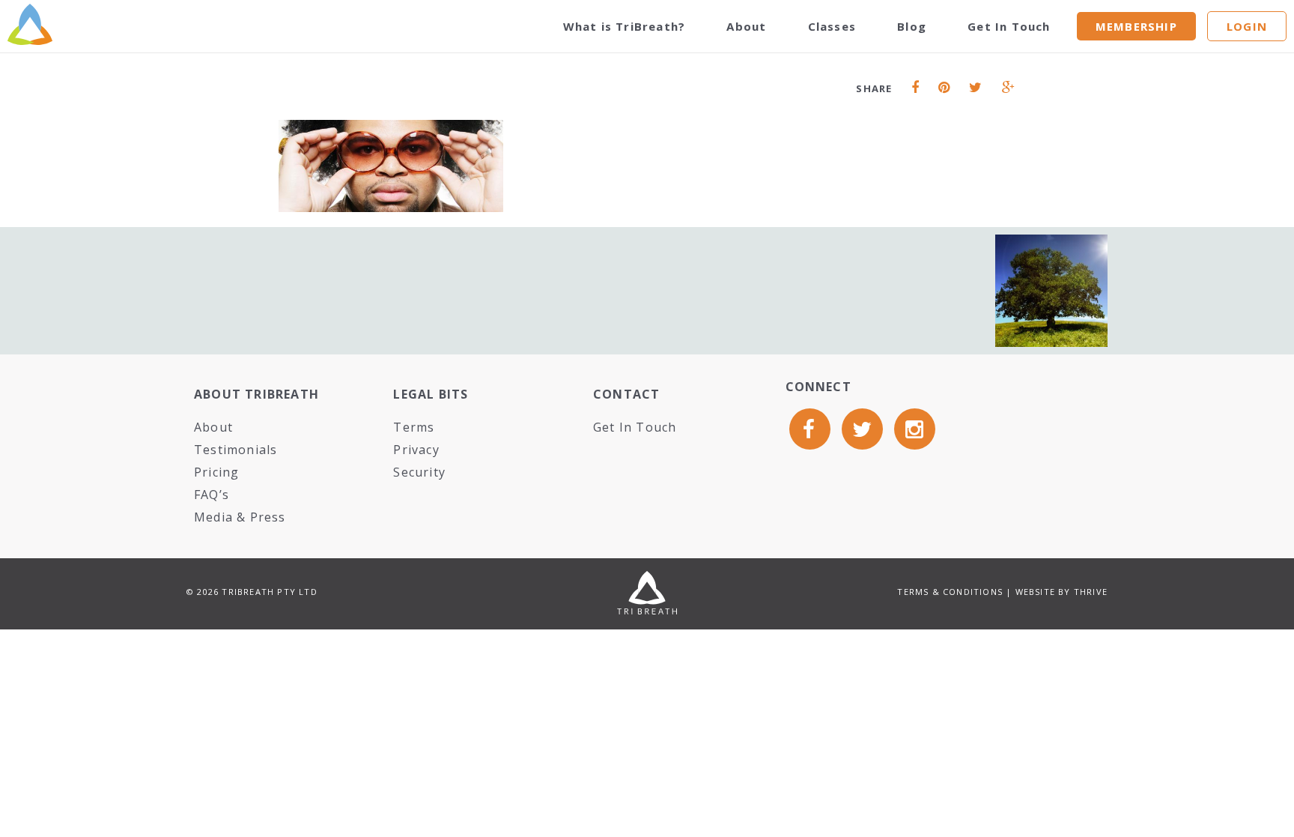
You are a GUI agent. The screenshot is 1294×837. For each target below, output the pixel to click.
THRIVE (1091, 591)
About (746, 26)
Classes (832, 26)
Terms (413, 427)
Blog (911, 26)
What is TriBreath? (624, 26)
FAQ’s (211, 494)
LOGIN (1247, 26)
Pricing (216, 472)
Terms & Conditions (950, 591)
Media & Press (240, 517)
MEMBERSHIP (1136, 26)
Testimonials (235, 449)
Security (419, 472)
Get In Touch (1009, 26)
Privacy (416, 449)
